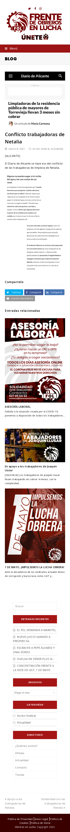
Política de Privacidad (20, 819)
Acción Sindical (41, 148)
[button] (35, 49)
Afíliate (19, 753)
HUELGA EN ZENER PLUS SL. (35, 659)
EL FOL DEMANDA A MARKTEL (36, 630)
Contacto (21, 767)
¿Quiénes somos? (26, 746)
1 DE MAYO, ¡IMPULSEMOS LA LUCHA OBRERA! (34, 567)
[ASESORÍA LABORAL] (35, 360)
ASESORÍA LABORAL (18, 407)
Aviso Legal (41, 819)
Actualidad (57, 148)
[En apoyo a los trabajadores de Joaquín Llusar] (35, 445)
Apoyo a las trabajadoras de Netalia (15, 803)
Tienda (19, 775)
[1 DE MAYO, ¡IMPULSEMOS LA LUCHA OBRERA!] (35, 525)
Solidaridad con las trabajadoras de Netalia (53, 803)
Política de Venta (40, 822)
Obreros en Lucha (25, 826)
